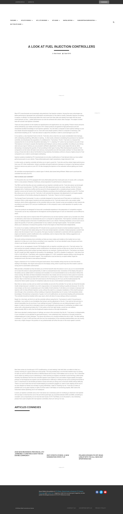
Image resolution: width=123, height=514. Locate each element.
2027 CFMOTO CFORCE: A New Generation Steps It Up (58, 456)
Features (13, 20)
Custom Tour (50, 493)
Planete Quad (65, 491)
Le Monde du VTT (74, 491)
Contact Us (31, 2)
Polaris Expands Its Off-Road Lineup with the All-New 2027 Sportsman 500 (91, 457)
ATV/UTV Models (26, 20)
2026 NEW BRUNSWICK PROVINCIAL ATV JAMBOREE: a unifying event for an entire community (29, 453)
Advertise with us (20, 2)
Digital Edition (67, 20)
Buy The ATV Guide (15, 24)
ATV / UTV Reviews (41, 20)
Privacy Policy (100, 508)
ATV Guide (55, 20)
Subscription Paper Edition (86, 20)
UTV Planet (58, 491)
